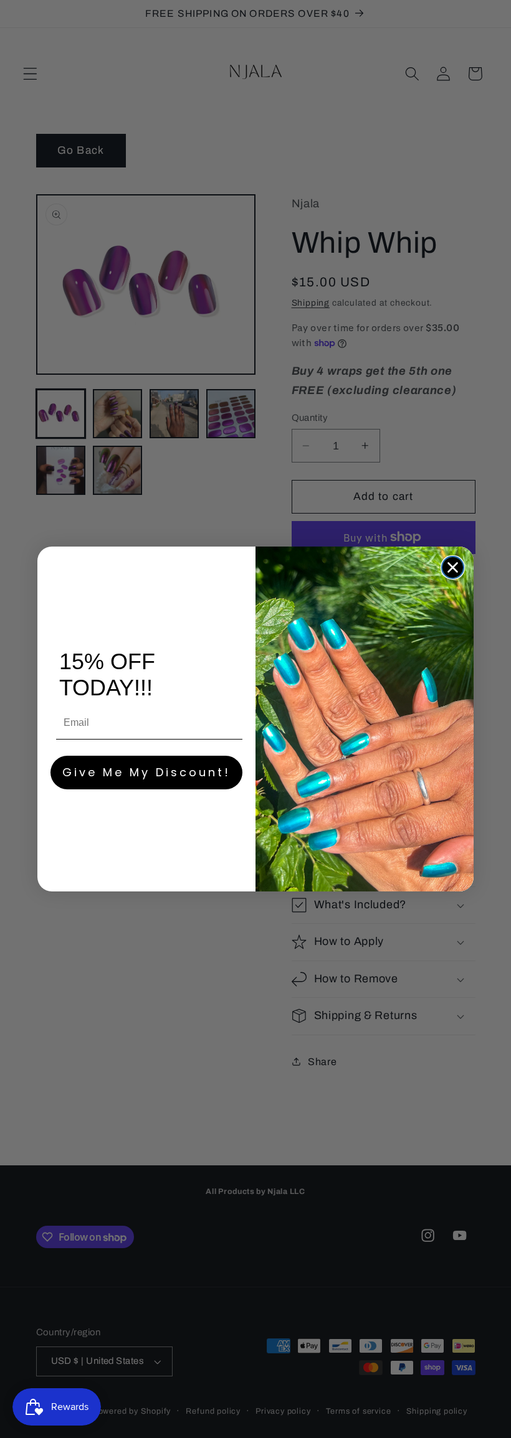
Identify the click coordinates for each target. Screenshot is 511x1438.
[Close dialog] (453, 567)
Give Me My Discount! (146, 772)
